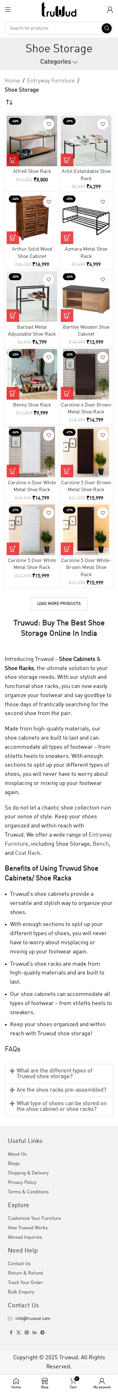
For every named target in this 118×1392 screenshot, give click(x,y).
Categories (55, 62)
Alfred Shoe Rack (32, 171)
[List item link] (59, 1318)
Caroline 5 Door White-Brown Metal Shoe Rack (86, 567)
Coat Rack (27, 853)
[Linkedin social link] (34, 1332)
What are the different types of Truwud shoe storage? (55, 1073)
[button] (13, 160)
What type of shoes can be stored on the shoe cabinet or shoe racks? (62, 1106)
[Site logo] (59, 9)
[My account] (110, 9)
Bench (101, 844)
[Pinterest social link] (27, 1332)
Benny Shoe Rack (32, 405)
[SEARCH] (107, 28)
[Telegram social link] (42, 1332)
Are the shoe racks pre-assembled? (61, 1090)
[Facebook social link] (11, 1332)
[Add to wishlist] (48, 124)
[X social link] (18, 1332)
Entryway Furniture (51, 81)
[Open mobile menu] (8, 9)
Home (12, 81)
